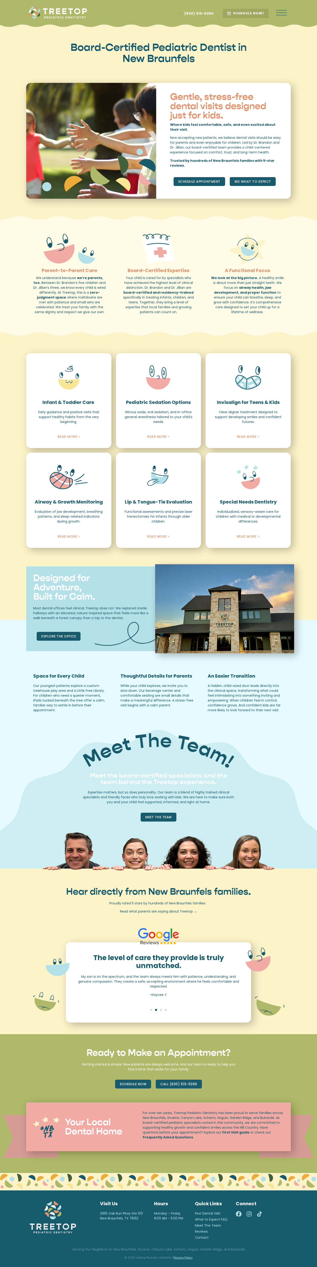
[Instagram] (249, 1214)
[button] (151, 1010)
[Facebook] (239, 1214)
